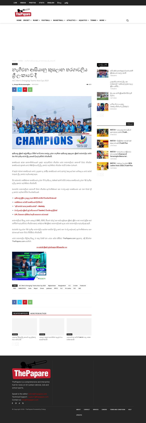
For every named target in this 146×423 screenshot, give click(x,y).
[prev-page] (13, 344)
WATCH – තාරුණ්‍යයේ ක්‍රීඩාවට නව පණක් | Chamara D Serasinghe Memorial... (120, 154)
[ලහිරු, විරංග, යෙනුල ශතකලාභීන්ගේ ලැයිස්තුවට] (102, 107)
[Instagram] (16, 403)
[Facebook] (14, 89)
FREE (14, 288)
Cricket (75, 285)
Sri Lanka (68, 288)
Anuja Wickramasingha (22, 84)
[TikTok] (19, 403)
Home (14, 61)
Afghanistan (52, 285)
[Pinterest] (25, 89)
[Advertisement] (73, 40)
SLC (61, 288)
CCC (69, 285)
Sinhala (20, 61)
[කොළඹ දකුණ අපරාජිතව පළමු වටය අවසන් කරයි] (51, 326)
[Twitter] (19, 89)
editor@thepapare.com (37, 394)
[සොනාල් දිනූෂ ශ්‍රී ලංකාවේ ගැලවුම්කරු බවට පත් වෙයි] (24, 326)
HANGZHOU (22, 288)
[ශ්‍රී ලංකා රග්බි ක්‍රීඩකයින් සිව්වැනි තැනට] (102, 96)
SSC (74, 288)
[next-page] (17, 344)
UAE (79, 288)
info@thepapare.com (30, 400)
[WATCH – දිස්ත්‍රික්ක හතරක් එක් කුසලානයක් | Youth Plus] (102, 144)
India (29, 288)
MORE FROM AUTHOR (38, 313)
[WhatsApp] (30, 89)
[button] (127, 20)
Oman (42, 288)
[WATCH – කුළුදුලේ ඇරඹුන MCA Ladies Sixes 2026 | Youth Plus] (102, 166)
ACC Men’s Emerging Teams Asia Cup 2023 (32, 285)
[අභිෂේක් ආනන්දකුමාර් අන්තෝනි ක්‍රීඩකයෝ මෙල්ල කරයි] (102, 74)
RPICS (56, 288)
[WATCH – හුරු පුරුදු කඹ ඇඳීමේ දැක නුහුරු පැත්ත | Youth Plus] (102, 133)
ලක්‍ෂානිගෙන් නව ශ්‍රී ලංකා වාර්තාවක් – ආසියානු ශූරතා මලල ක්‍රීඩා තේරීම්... (121, 84)
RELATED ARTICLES (20, 313)
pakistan (49, 288)
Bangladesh (62, 285)
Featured (83, 285)
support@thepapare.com (38, 397)
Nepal (36, 288)
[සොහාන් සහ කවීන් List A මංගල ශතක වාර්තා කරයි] (79, 326)
